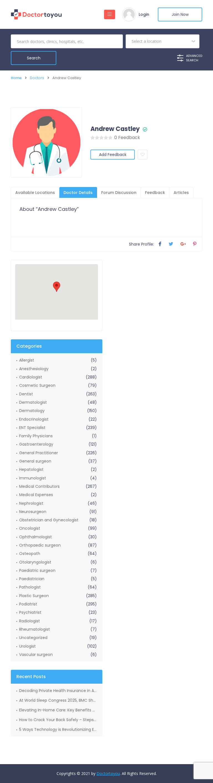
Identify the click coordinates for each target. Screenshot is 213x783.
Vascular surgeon (36, 654)
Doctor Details (78, 192)
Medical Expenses (36, 494)
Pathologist (30, 587)
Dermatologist (33, 402)
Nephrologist (31, 503)
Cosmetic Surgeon (37, 385)
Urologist (27, 646)
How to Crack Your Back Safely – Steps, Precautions (58, 720)
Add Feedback (112, 154)
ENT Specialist (32, 427)
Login (144, 14)
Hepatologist (31, 469)
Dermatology (32, 410)
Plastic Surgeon (34, 595)
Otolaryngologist (35, 562)
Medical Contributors (39, 486)
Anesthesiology (34, 369)
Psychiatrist (30, 612)
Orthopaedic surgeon (40, 545)
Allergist (26, 360)
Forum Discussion (118, 192)
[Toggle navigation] (109, 14)
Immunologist (32, 478)
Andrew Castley (115, 129)
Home (16, 78)
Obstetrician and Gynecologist (48, 520)
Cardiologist (30, 377)
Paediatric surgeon (37, 570)
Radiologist (29, 621)
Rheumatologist (34, 629)
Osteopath (29, 553)
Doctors (37, 78)
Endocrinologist (34, 419)
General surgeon (35, 461)
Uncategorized (33, 637)
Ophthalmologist (35, 537)
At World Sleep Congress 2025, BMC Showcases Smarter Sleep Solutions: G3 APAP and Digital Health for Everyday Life (58, 700)
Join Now (180, 14)
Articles (181, 192)
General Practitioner (38, 453)
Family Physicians (36, 436)
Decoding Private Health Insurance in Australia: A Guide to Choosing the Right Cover (58, 690)
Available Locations (35, 192)
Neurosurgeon (32, 511)
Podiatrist (28, 604)
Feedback (155, 192)
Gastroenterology (36, 444)
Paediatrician (31, 579)
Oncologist (29, 528)
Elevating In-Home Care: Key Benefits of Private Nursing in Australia (58, 710)
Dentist (26, 394)
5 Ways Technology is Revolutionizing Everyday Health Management (58, 729)
